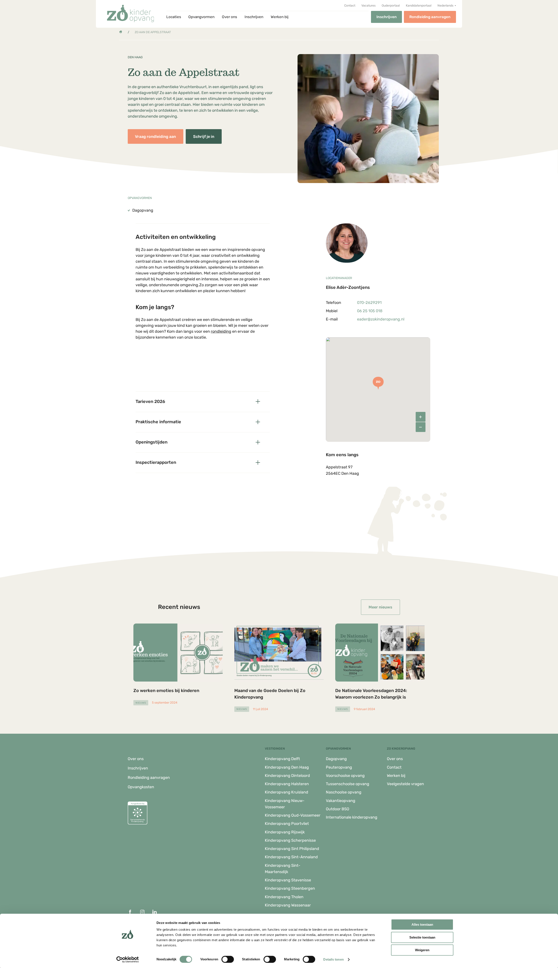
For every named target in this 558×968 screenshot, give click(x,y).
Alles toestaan (422, 924)
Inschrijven (254, 17)
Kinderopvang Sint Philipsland (292, 848)
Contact (349, 5)
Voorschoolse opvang (345, 775)
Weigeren (422, 950)
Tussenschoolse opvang (347, 783)
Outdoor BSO (337, 809)
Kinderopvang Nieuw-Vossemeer (285, 803)
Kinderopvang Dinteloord (287, 775)
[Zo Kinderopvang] (130, 13)
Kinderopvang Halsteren (287, 783)
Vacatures (368, 5)
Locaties (173, 17)
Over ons (229, 17)
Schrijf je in (203, 136)
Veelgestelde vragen (405, 783)
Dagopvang (336, 758)
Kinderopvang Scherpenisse (290, 840)
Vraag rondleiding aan (155, 136)
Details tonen (333, 959)
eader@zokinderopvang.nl (380, 319)
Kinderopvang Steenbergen (290, 888)
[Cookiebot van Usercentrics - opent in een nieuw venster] (128, 959)
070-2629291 (369, 302)
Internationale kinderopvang (351, 817)
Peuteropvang (339, 767)
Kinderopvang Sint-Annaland (291, 857)
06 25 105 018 (369, 310)
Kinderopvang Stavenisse (288, 880)
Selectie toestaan (422, 937)
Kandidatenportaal (418, 5)
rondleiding (221, 331)
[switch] (227, 959)
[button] (446, 5)
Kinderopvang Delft (282, 758)
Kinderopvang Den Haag (287, 767)
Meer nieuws (380, 607)
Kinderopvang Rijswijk (285, 832)
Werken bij (279, 17)
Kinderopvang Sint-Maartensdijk (282, 868)
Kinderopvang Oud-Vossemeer (292, 815)
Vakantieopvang (340, 800)
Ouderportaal (391, 5)
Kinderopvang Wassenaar (288, 905)
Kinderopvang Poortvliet (287, 823)
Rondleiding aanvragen (430, 17)
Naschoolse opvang (343, 792)
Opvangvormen (201, 17)
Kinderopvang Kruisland (286, 792)
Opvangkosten (141, 787)
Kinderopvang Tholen (284, 896)
